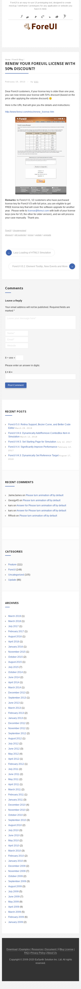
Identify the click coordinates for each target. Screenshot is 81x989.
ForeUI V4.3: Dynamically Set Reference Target (33, 455)
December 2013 (17, 692)
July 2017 (13, 626)
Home (7, 59)
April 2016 (13, 641)
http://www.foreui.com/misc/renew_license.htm (29, 111)
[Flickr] (26, 15)
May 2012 (13, 753)
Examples (24, 949)
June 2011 (13, 774)
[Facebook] (19, 15)
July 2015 (13, 667)
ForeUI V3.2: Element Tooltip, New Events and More (40, 266)
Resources (37, 949)
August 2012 (15, 738)
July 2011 (13, 769)
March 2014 (14, 687)
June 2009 (14, 896)
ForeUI (8, 230)
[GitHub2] (34, 15)
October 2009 (15, 876)
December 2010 (17, 804)
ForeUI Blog (17, 59)
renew (30, 235)
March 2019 (14, 616)
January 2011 (15, 799)
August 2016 (15, 636)
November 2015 (17, 651)
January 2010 (15, 861)
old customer (20, 235)
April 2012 (13, 759)
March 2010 (14, 850)
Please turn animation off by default (44, 495)
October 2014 (15, 672)
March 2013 (14, 708)
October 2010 (15, 815)
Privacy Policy (37, 953)
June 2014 (14, 677)
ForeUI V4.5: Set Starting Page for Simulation (32, 441)
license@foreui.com (38, 210)
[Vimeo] (55, 15)
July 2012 (13, 743)
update (38, 235)
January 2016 (15, 646)
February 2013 (16, 713)
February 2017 (16, 631)
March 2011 (14, 789)
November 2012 (17, 728)
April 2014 (13, 682)
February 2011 (16, 794)
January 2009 (15, 922)
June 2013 (14, 702)
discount (9, 235)
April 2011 (13, 784)
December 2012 (17, 723)
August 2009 (15, 886)
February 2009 (16, 917)
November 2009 (17, 871)
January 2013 (15, 718)
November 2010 (17, 810)
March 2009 (14, 912)
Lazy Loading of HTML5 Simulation (32, 252)
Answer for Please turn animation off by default (41, 505)
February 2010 (16, 855)
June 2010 (14, 835)
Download (11, 949)
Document (50, 949)
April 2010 (13, 845)
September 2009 (17, 881)
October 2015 (15, 657)
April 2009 (13, 906)
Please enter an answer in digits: (22, 365)
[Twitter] (48, 15)
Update (12, 579)
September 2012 (17, 733)
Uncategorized (19, 230)
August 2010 (15, 825)
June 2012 (14, 748)
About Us (52, 953)
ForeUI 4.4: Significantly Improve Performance (32, 446)
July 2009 (13, 891)
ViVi (36, 82)
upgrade (47, 235)
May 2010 (13, 840)
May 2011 (13, 779)
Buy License (66, 949)
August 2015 (15, 662)
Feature (12, 564)
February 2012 (16, 764)
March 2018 (14, 621)
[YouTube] (63, 15)
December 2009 (17, 866)
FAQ (26, 953)
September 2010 (17, 820)
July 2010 (13, 830)
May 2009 (13, 901)
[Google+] (41, 15)
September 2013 (17, 697)
